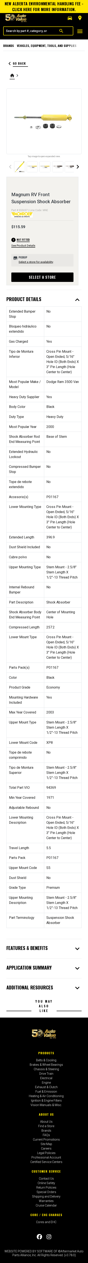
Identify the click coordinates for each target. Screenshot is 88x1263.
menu (79, 31)
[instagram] (49, 1236)
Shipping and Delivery (46, 1196)
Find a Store (46, 1126)
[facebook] (39, 1236)
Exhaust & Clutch (46, 1087)
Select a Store (42, 277)
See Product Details (23, 245)
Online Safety (46, 1183)
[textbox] (27, 31)
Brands (8, 45)
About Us (46, 1114)
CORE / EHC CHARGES (46, 1214)
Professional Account (46, 1157)
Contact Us (46, 1178)
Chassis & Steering (46, 1069)
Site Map (46, 1144)
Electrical (46, 1078)
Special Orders (46, 1192)
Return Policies (46, 1187)
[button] (69, 18)
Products (46, 1053)
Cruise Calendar (46, 1205)
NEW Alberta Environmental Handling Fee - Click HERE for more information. (44, 6)
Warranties (46, 1201)
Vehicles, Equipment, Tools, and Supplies (46, 45)
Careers (46, 1148)
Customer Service (46, 1171)
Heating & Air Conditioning (46, 1096)
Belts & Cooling (46, 1060)
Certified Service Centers (46, 1162)
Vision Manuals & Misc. (46, 1105)
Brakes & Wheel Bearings (46, 1064)
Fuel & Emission (46, 1091)
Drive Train (46, 1073)
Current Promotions (46, 1139)
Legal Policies (46, 1153)
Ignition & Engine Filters (46, 1100)
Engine (46, 1082)
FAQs (46, 1135)
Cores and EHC (46, 1222)
